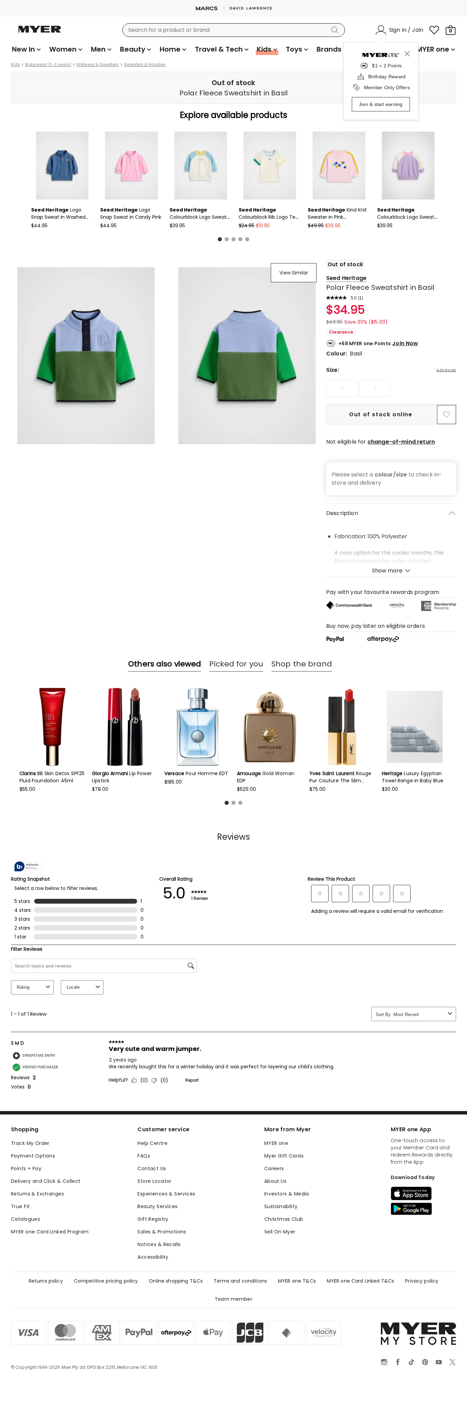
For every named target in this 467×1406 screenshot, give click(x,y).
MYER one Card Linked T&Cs (361, 1280)
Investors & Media (286, 1193)
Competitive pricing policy (106, 1280)
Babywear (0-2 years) (48, 65)
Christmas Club (283, 1219)
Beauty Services (157, 1206)
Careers (274, 1168)
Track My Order (30, 1143)
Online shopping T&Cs (176, 1280)
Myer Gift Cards (284, 1155)
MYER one (276, 1143)
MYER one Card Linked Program (50, 1231)
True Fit (20, 1206)
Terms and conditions (240, 1280)
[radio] (342, 388)
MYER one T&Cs (297, 1280)
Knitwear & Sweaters (98, 65)
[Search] (336, 30)
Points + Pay (26, 1168)
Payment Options (33, 1155)
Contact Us (151, 1168)
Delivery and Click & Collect (46, 1181)
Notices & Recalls (159, 1244)
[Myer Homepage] (39, 33)
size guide (446, 370)
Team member (233, 1299)
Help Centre (152, 1143)
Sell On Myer (279, 1231)
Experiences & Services (166, 1193)
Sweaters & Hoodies (144, 65)
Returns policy (46, 1280)
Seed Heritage (346, 278)
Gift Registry (152, 1219)
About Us (275, 1181)
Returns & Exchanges (37, 1193)
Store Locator (154, 1181)
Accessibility (152, 1257)
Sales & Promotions (161, 1231)
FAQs (143, 1155)
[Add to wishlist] (446, 414)
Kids (15, 65)
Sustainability (281, 1206)
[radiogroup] (391, 389)
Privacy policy (421, 1280)
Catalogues (25, 1219)
